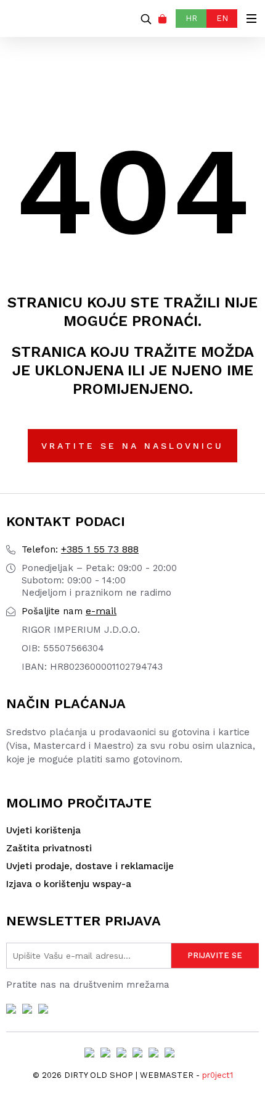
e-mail (69, 611)
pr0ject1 (217, 1075)
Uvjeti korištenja (43, 830)
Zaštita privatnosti (49, 848)
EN (222, 18)
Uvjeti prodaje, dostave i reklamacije (90, 866)
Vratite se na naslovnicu (132, 446)
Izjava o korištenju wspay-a (68, 884)
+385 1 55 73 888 (80, 549)
